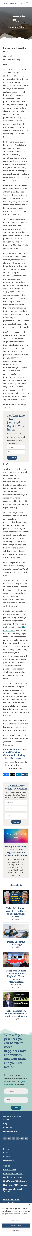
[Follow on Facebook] (5, 1138)
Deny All (16, 1230)
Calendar (7, 1127)
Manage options (14, 1220)
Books (6, 1149)
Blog (5, 1123)
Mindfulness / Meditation (15, 1181)
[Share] (4, 774)
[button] (29, 1205)
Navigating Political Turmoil (12, 1190)
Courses (6, 1153)
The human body (10, 69)
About (6, 1120)
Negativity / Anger (11, 1199)
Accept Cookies (16, 1225)
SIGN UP (12, 457)
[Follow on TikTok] (13, 1138)
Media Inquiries (10, 1131)
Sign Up (16, 822)
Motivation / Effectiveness (15, 1185)
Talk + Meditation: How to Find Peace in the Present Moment (16, 1014)
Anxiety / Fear (9, 1169)
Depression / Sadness (12, 1173)
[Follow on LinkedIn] (22, 1138)
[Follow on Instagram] (9, 1138)
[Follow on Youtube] (26, 1138)
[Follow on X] (18, 1138)
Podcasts (7, 1157)
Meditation (8, 1160)
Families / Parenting (12, 1177)
